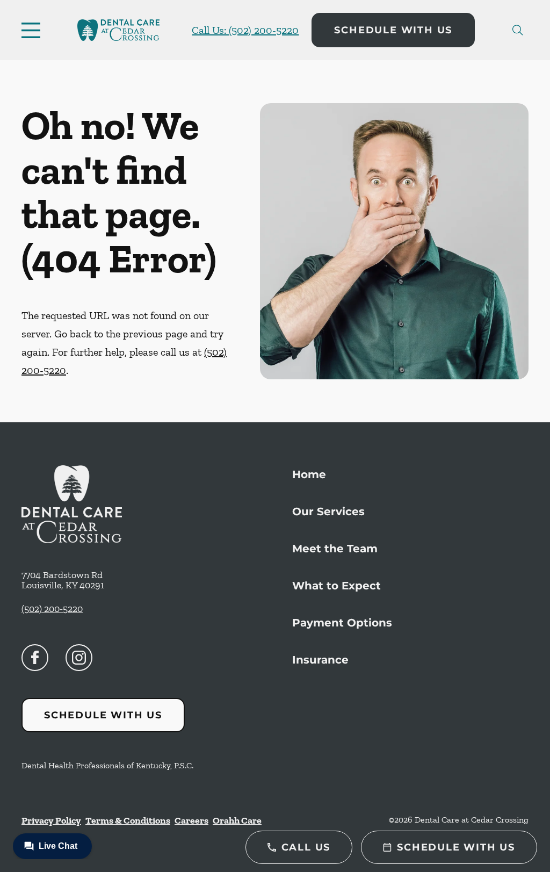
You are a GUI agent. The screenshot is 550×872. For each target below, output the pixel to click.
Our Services (328, 511)
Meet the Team (335, 548)
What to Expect (336, 585)
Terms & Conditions (127, 820)
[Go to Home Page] (118, 30)
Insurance (320, 659)
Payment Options (342, 622)
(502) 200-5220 (52, 609)
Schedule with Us (393, 30)
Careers (191, 820)
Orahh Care (237, 820)
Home (309, 474)
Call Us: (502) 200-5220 (245, 30)
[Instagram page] (79, 657)
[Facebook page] (34, 657)
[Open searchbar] (518, 30)
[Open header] (33, 30)
